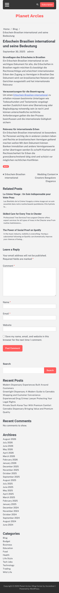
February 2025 (10, 501)
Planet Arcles (30, 15)
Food (5, 551)
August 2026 (9, 439)
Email (6, 313)
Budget (6, 541)
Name (7, 302)
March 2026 (9, 456)
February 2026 (10, 459)
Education (8, 548)
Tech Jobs (8, 562)
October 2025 (10, 473)
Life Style (8, 558)
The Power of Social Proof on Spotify (22, 230)
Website (7, 325)
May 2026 (8, 449)
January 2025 (9, 504)
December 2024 (11, 507)
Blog (6, 166)
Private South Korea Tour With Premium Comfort (27, 405)
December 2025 (11, 466)
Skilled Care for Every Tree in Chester (22, 214)
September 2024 (11, 518)
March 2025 (9, 497)
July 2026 (8, 442)
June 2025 (8, 487)
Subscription (47, 5)
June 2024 (8, 524)
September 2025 (11, 477)
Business (7, 544)
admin (30, 51)
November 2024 (11, 511)
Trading (7, 568)
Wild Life (7, 572)
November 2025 (11, 470)
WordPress (34, 589)
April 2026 (8, 453)
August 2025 (9, 480)
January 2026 (9, 463)
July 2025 (8, 483)
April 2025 (8, 494)
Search (7, 364)
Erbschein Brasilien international (30, 95)
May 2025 (8, 490)
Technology (8, 565)
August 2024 (9, 521)
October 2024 (10, 514)
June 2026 (8, 446)
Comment (9, 265)
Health (6, 555)
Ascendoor (50, 586)
